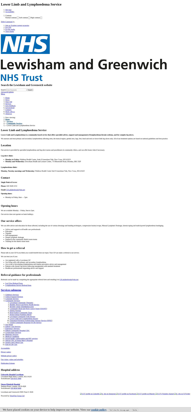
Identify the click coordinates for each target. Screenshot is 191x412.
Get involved (9, 108)
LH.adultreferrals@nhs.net (15, 190)
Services (8, 104)
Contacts (8, 110)
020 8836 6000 (16, 388)
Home (7, 98)
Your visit (8, 102)
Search (3, 90)
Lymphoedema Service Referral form (18, 285)
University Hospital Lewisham (12, 375)
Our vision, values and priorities (12, 359)
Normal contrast (10, 18)
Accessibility (9, 12)
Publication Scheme (8, 363)
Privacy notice (6, 352)
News (7, 100)
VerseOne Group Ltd (17, 396)
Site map (8, 10)
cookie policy (99, 409)
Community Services (14, 123)
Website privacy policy (9, 356)
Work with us (10, 112)
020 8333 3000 (16, 378)
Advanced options (7, 92)
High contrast (35, 18)
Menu (3, 94)
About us (8, 114)
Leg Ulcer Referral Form (14, 283)
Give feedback (10, 106)
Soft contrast (23, 18)
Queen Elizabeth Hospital (10, 384)
